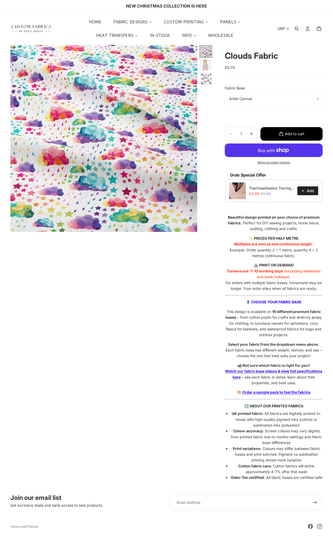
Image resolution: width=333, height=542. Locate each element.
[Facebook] (310, 526)
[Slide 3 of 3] (206, 78)
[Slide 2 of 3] (206, 65)
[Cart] (319, 28)
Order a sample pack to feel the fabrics (276, 392)
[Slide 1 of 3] (206, 51)
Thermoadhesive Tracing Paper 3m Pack (271, 188)
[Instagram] (319, 526)
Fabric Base (235, 88)
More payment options (274, 162)
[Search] (296, 28)
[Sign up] (314, 502)
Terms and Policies (24, 526)
